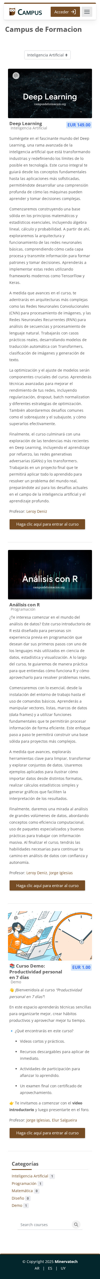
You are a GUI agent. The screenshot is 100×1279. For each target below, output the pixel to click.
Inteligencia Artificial (32, 1175)
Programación (26, 1183)
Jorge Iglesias (61, 872)
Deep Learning (25, 123)
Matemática (25, 1190)
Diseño (20, 1198)
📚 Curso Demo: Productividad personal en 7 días (35, 971)
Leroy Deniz (36, 511)
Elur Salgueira (64, 1120)
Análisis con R (24, 605)
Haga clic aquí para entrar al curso (47, 524)
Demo (19, 1205)
